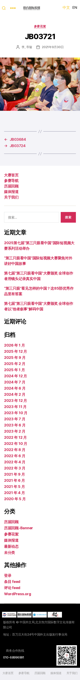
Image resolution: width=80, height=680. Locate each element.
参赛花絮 (40, 26)
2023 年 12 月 (15, 400)
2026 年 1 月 (14, 345)
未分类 (9, 552)
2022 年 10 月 (15, 443)
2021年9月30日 (53, 47)
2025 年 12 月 (15, 351)
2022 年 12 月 (15, 437)
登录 (7, 575)
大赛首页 (11, 175)
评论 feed (12, 588)
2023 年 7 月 (14, 419)
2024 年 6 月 (14, 388)
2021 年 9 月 (14, 474)
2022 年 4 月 (14, 462)
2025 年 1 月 (14, 370)
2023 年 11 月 (15, 407)
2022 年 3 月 (14, 468)
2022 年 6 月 (14, 456)
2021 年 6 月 (14, 480)
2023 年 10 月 (15, 413)
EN (74, 7)
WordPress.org (17, 594)
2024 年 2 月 (14, 394)
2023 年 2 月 (14, 431)
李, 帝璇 (27, 47)
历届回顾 (11, 186)
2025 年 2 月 (14, 364)
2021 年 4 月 (14, 493)
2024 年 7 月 (14, 382)
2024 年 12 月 (15, 376)
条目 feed (12, 581)
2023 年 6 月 (14, 425)
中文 (66, 7)
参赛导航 (11, 180)
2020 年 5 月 (15, 499)
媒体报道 (11, 191)
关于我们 (11, 197)
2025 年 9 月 (14, 357)
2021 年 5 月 (14, 486)
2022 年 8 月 (14, 450)
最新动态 (11, 546)
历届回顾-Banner (18, 528)
